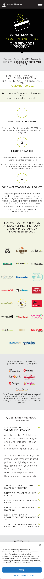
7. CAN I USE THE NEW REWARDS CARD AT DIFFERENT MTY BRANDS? (21, 525)
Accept (22, 570)
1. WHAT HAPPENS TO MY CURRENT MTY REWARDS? (17, 429)
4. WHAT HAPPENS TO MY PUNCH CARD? (20, 501)
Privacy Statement (27, 575)
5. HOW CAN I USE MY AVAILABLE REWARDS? (20, 509)
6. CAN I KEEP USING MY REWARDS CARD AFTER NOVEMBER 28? (21, 517)
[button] (40, 545)
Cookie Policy (15, 575)
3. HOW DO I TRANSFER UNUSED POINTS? (20, 494)
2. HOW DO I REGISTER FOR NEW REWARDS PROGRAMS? (20, 487)
